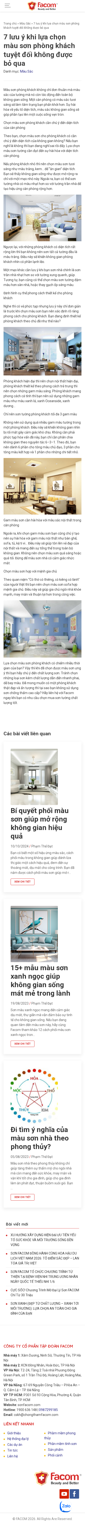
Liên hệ (12, 1456)
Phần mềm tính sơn (62, 1444)
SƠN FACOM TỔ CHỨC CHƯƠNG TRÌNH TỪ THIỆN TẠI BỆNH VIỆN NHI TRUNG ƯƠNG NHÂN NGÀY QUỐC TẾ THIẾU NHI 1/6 (44, 1277)
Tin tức (12, 1450)
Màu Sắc (25, 23)
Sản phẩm (55, 1449)
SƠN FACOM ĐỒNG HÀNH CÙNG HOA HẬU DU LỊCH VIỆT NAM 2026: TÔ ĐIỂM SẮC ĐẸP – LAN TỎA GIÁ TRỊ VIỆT (45, 1258)
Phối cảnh (55, 1455)
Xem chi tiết (22, 881)
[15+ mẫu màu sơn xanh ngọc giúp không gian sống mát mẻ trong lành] (34, 961)
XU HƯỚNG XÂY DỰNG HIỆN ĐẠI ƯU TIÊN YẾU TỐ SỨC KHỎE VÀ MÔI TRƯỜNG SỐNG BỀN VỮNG (43, 1240)
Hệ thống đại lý (18, 1439)
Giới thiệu (14, 1433)
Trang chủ (10, 23)
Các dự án (14, 1445)
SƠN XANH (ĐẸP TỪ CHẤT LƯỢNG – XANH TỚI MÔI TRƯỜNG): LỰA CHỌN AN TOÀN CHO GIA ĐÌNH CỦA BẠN (45, 1308)
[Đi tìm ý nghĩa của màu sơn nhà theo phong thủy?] (34, 1123)
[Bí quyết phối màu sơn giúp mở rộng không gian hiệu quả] (34, 804)
